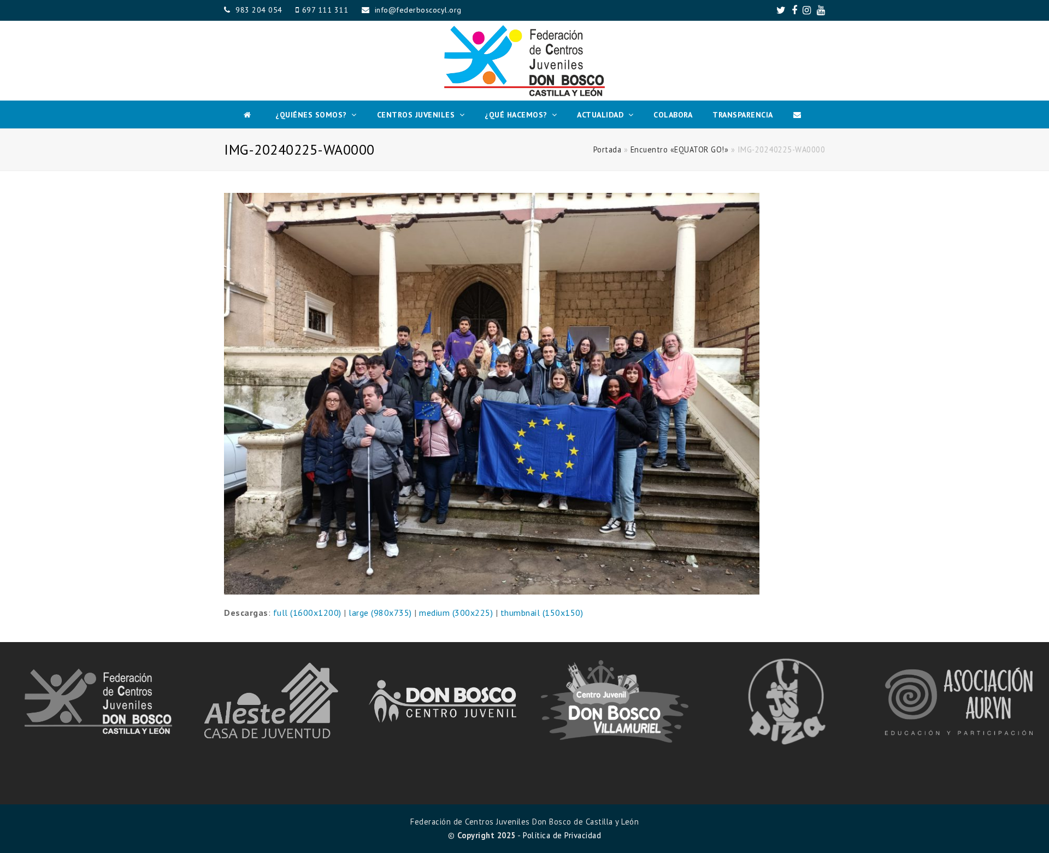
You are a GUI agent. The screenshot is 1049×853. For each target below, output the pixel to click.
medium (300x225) (456, 612)
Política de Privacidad (562, 835)
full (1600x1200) (307, 612)
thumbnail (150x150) (542, 612)
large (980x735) (380, 612)
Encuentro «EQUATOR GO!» (679, 149)
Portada (607, 149)
